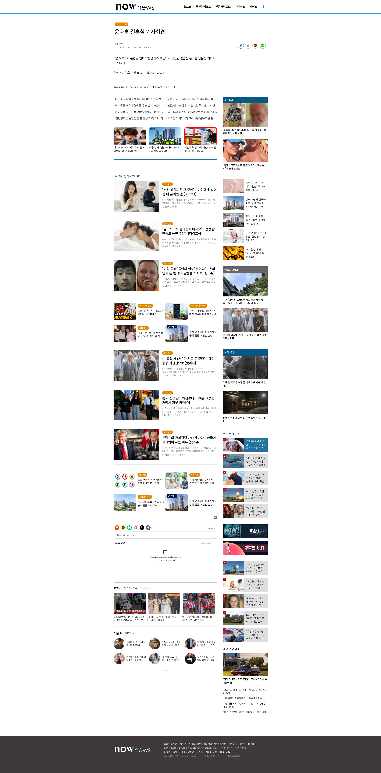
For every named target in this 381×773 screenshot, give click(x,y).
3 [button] (167, 670)
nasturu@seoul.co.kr (150, 72)
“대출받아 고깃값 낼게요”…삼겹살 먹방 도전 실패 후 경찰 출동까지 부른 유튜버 (205, 618)
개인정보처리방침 (195, 744)
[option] (136, 608)
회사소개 (174, 744)
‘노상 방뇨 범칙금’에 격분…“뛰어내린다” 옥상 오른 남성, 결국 (136, 618)
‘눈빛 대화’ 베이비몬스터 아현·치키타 (136, 644)
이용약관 (183, 744)
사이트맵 (250, 744)
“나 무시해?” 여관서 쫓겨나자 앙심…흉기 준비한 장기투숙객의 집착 (170, 618)
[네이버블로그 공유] (263, 47)
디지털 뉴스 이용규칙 (237, 744)
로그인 (166, 744)
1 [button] (163, 670)
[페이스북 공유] (241, 47)
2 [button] (165, 670)
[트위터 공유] (248, 47)
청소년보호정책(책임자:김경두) (215, 744)
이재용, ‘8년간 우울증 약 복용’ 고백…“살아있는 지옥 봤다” (206, 645)
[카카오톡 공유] (255, 47)
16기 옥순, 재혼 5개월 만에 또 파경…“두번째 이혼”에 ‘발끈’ (207, 660)
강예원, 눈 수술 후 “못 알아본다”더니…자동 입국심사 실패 (135, 660)
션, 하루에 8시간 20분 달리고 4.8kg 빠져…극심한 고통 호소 (171, 660)
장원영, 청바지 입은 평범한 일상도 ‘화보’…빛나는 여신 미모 (171, 645)
